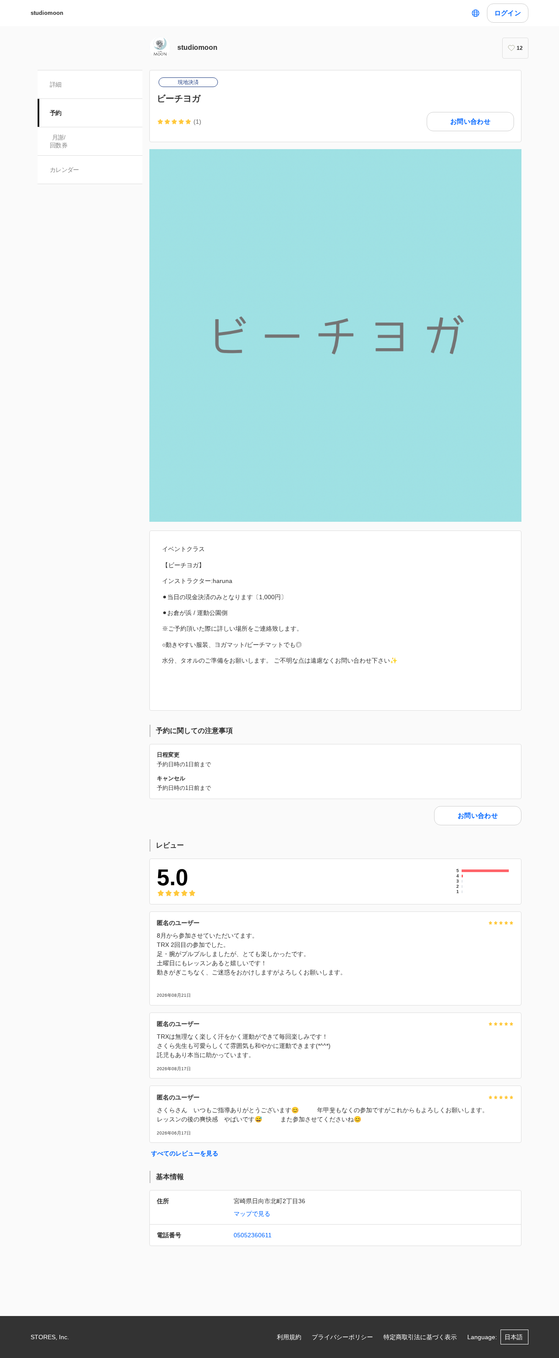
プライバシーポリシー (342, 1337)
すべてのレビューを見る (184, 1153)
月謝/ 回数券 (58, 141)
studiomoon (47, 13)
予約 (56, 112)
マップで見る (252, 1213)
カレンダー (64, 169)
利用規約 (289, 1337)
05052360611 (253, 1235)
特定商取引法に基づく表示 (420, 1337)
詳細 (56, 84)
